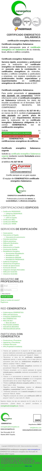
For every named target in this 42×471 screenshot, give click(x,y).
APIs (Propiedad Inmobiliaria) (12, 346)
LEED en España (11, 217)
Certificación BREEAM (10, 221)
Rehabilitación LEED (12, 255)
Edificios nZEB (7, 245)
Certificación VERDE (9, 224)
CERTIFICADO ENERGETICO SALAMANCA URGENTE (20, 136)
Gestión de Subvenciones (11, 265)
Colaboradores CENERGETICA (13, 312)
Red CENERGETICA (9, 318)
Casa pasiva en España (10, 235)
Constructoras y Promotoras (12, 340)
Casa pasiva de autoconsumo (15, 237)
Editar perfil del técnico (10, 314)
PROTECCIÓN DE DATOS (11, 329)
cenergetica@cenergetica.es (9, 406)
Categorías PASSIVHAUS (14, 213)
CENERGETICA (6, 423)
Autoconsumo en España (11, 247)
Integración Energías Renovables (14, 270)
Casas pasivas (8, 233)
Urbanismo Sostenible (10, 274)
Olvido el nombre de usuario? (10, 300)
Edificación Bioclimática (10, 243)
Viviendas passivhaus (10, 239)
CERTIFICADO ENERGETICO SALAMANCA (16, 133)
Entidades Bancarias (9, 344)
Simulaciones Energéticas (11, 263)
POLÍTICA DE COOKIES (11, 324)
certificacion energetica (21, 8)
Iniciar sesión (6, 297)
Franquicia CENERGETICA (12, 316)
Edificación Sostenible (10, 272)
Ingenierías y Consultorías (11, 342)
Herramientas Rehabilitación (15, 253)
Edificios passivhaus (9, 241)
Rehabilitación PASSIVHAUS (15, 259)
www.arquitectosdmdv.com (32, 430)
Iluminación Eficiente (9, 267)
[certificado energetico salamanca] (21, 168)
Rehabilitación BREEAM (13, 257)
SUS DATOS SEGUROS (11, 327)
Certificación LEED (9, 215)
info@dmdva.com (35, 427)
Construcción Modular (10, 249)
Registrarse (4, 302)
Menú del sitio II (11, 322)
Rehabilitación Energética (11, 251)
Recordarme (6, 293)
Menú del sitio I (8, 320)
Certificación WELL (9, 219)
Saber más (28, 466)
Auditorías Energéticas (10, 261)
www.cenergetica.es (8, 429)
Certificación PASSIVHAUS (11, 211)
